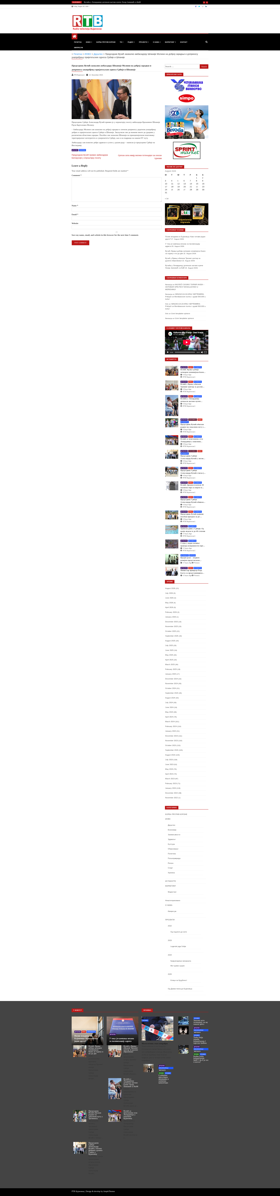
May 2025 (169, 655)
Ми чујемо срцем (178, 966)
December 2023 (171, 736)
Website (75, 223)
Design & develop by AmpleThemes (100, 1191)
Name (75, 206)
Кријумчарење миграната (181, 961)
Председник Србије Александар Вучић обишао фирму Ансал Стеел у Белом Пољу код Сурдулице (192, 501)
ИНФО (88, 42)
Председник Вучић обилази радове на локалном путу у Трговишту (192, 425)
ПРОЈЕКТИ (143, 42)
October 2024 (170, 688)
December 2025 (171, 622)
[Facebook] (196, 6)
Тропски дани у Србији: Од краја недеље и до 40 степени (192, 530)
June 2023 (169, 764)
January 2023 (170, 788)
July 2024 (169, 702)
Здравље (171, 839)
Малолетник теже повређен (155, 1043)
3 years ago (187, 534)
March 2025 (170, 664)
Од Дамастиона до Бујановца (180, 989)
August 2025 (170, 641)
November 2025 (171, 626)
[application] (186, 342)
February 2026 (171, 612)
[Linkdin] (206, 6)
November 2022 (171, 798)
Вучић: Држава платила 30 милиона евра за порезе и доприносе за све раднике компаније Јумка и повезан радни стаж (192, 486)
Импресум (78, 47)
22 (197, 187)
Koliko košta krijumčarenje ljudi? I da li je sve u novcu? (200, 1059)
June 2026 (169, 598)
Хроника (171, 873)
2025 (170, 974)
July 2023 (169, 760)
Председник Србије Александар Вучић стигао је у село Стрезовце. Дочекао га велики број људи (193, 471)
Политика (82, 150)
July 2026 (169, 593)
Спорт (170, 868)
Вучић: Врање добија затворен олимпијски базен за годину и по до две (192, 371)
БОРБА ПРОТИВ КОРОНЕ (106, 42)
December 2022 (171, 793)
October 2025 (170, 631)
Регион (170, 863)
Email (75, 214)
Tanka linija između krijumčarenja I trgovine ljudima (200, 1040)
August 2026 (170, 588)
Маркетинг (172, 892)
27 (184, 190)
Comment (76, 175)
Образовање (173, 849)
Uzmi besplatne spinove (180, 313)
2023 (170, 940)
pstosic (197, 563)
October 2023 (170, 745)
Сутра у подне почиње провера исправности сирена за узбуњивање (192, 544)
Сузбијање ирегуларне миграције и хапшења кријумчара (163, 1079)
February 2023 (171, 783)
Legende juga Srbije (178, 946)
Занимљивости (174, 835)
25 (172, 190)
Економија (192, 419)
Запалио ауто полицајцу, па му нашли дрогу (200, 1022)
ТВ (121, 42)
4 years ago (187, 563)
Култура (192, 555)
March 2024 (170, 721)
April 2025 (169, 660)
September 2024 (171, 693)
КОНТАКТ (183, 42)
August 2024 (170, 698)
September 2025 (171, 636)
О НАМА (156, 42)
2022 (170, 926)
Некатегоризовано (172, 900)
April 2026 (169, 607)
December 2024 (171, 679)
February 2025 (171, 669)
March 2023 (170, 779)
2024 (170, 955)
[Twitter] (199, 6)
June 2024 (169, 707)
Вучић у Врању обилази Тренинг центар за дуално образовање (191, 385)
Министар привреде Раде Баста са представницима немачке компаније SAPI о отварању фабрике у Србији (192, 571)
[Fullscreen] (205, 352)
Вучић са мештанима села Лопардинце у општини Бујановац (108, 2)
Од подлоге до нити (179, 932)
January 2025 (170, 674)
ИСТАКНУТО (197, 367)
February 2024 (171, 726)
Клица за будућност (179, 980)
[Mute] (202, 352)
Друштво (75, 150)
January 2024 (170, 731)
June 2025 (169, 650)
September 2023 (171, 750)
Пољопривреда (174, 858)
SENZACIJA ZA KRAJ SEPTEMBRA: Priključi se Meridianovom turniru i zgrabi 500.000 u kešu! (185, 296)
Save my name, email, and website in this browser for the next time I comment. (105, 235)
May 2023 (169, 769)
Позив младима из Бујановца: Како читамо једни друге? (86, 1038)
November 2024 (171, 683)
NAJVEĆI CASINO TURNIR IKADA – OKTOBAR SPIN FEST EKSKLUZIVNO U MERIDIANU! (184, 287)
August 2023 (170, 755)
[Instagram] (203, 6)
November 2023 (171, 740)
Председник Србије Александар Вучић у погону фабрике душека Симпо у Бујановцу (192, 457)
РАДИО (130, 42)
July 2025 (169, 645)
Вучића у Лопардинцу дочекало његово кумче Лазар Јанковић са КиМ (190, 400)
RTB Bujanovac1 (189, 377)
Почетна (78, 42)
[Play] (168, 352)
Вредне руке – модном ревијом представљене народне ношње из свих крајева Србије (190, 559)
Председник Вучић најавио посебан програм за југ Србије (192, 515)
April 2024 (169, 717)
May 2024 (169, 712)
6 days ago (187, 375)
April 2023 (169, 774)
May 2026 (169, 603)
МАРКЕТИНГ (169, 42)
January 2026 (170, 617)
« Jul (166, 198)
